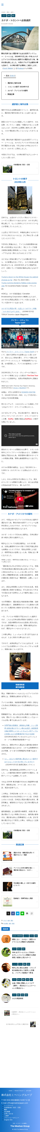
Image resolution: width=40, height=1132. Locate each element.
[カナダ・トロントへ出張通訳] (18, 913)
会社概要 (7, 1111)
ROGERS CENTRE (28, 392)
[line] (22, 913)
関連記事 (11, 94)
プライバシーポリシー (11, 1118)
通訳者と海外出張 (14, 83)
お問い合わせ (8, 1114)
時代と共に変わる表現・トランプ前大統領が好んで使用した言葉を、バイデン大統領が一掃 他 (24, 970)
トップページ (8, 1105)
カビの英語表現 (17, 998)
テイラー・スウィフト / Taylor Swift (20, 352)
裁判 (9, 920)
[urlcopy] (31, 913)
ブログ (5, 920)
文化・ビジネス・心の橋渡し (20, 1123)
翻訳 (5, 1109)
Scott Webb (7, 68)
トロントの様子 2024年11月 (18, 87)
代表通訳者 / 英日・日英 (12, 1107)
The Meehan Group (20, 1126)
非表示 (12, 76)
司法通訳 (5, 923)
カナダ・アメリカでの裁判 (18, 90)
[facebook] (13, 913)
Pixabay (20, 68)
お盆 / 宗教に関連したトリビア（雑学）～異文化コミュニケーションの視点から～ (24, 985)
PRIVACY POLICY (19, 1090)
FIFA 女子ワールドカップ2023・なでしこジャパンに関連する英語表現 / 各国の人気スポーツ (24, 955)
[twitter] (8, 913)
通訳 (12, 920)
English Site (8, 1120)
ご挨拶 (6, 1116)
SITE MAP (28, 1090)
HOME (10, 1090)
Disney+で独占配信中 (20, 388)
